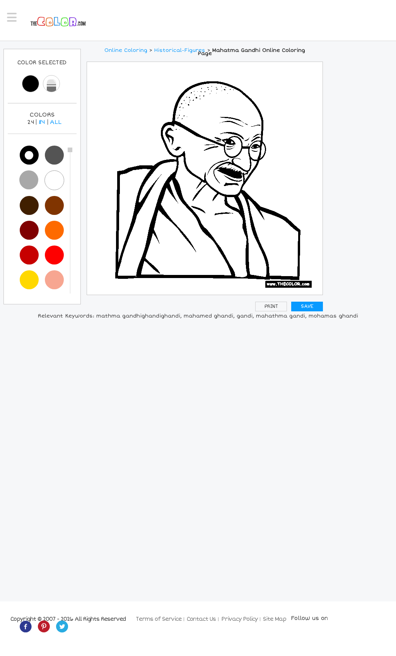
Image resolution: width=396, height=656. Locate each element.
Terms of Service (158, 619)
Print (271, 306)
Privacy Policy (239, 619)
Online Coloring (125, 50)
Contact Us (201, 619)
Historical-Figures (179, 50)
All (55, 121)
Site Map (274, 619)
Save (307, 306)
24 (30, 121)
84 (42, 121)
